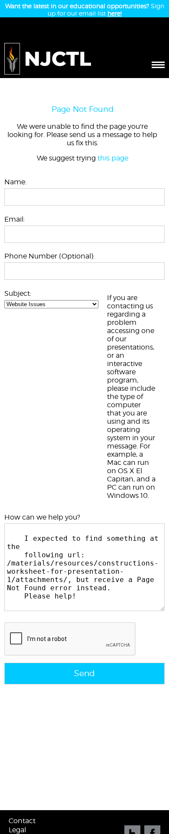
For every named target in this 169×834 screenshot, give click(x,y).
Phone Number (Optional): (49, 256)
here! (114, 13)
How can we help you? (42, 517)
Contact (22, 821)
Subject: (17, 293)
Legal (17, 830)
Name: (15, 182)
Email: (14, 219)
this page (113, 158)
